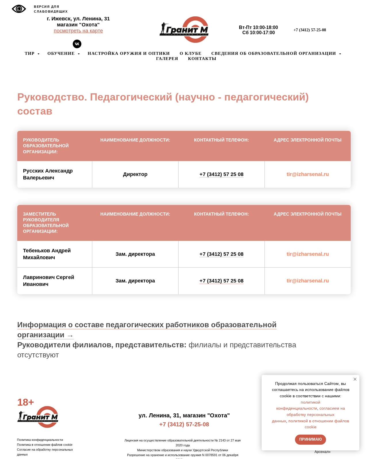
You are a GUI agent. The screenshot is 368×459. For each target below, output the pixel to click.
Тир (30, 53)
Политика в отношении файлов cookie (44, 444)
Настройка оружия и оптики (129, 53)
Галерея (167, 58)
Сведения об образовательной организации (274, 53)
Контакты (202, 58)
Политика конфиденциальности (40, 439)
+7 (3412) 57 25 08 (222, 174)
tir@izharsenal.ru (308, 174)
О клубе (191, 53)
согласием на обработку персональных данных (308, 414)
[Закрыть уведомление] (355, 379)
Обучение (61, 53)
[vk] (77, 46)
